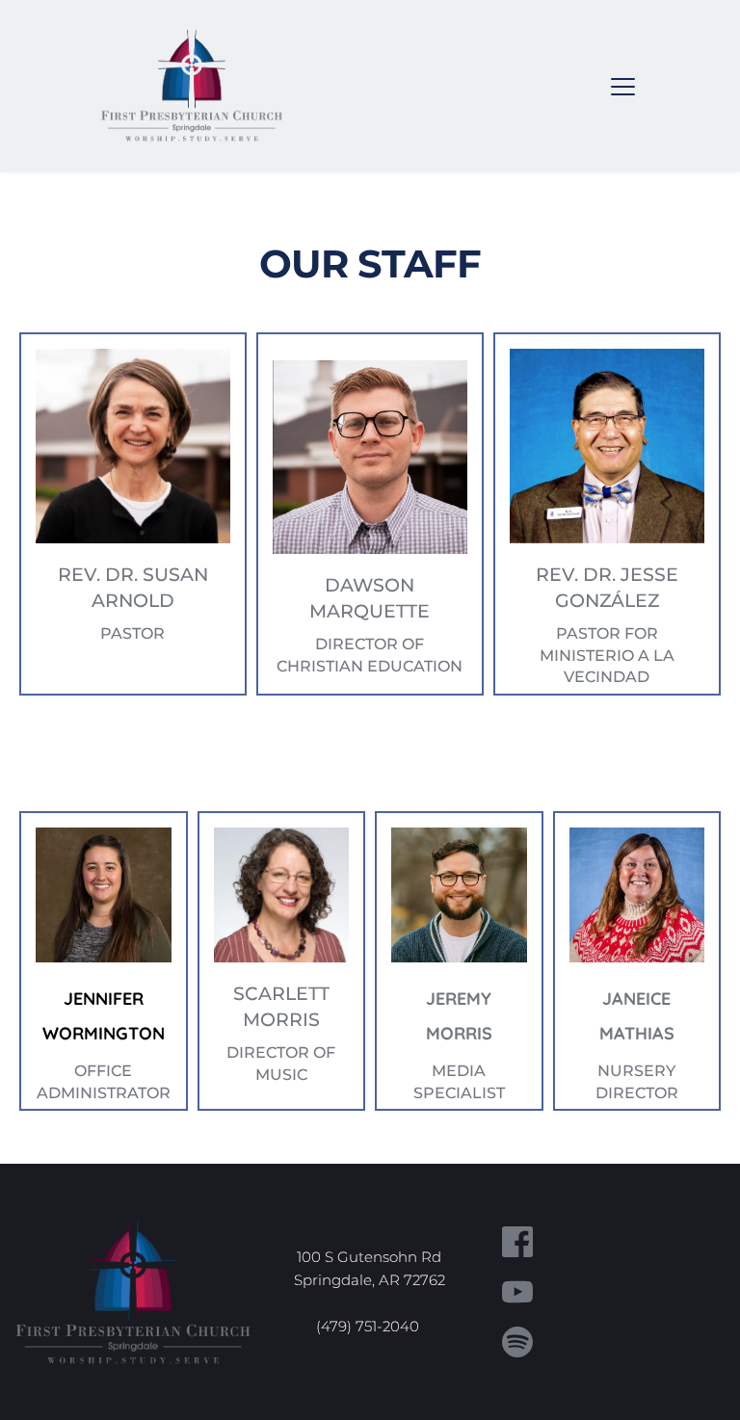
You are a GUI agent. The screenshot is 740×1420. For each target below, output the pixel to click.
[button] (623, 86)
